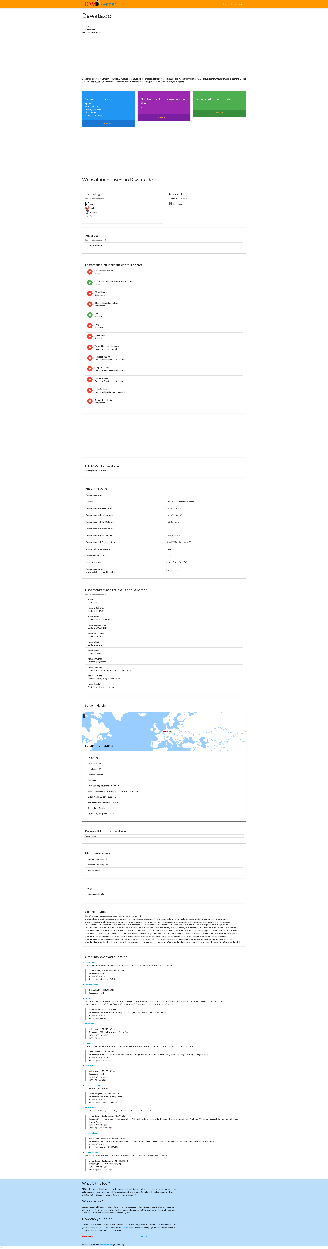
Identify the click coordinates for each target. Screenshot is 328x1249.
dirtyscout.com (91, 1133)
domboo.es (89, 1043)
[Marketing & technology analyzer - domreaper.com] (100, 5)
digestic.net (90, 962)
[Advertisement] (159, 55)
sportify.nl (89, 1065)
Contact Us (142, 1236)
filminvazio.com (91, 1108)
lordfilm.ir (89, 998)
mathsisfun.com (91, 1152)
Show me (106, 123)
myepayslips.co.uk (92, 1085)
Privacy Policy (88, 1236)
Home (224, 4)
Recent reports (237, 4)
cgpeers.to (89, 1024)
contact (125, 1227)
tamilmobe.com (91, 984)
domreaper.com (106, 1244)
